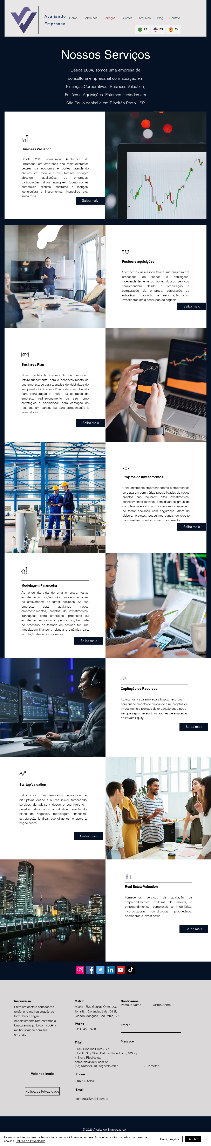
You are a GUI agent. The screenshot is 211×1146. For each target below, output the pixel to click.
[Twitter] (100, 970)
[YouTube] (121, 970)
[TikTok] (131, 970)
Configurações (169, 1139)
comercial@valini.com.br (91, 1062)
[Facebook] (90, 970)
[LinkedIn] (111, 970)
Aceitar (193, 1139)
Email (124, 1024)
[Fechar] (206, 1139)
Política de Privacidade (30, 1141)
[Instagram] (80, 970)
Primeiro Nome (131, 1004)
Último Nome (162, 1004)
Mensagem (128, 1041)
